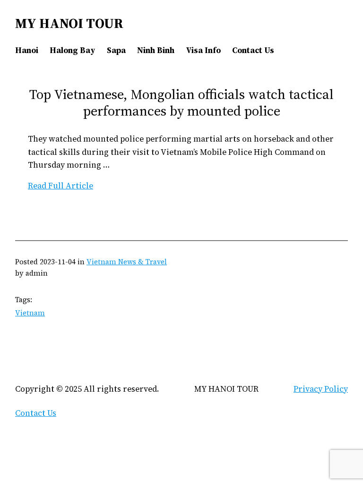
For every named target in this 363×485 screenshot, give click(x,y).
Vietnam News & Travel (126, 262)
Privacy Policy (321, 389)
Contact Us (35, 413)
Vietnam (30, 313)
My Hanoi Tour (69, 23)
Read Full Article (60, 185)
